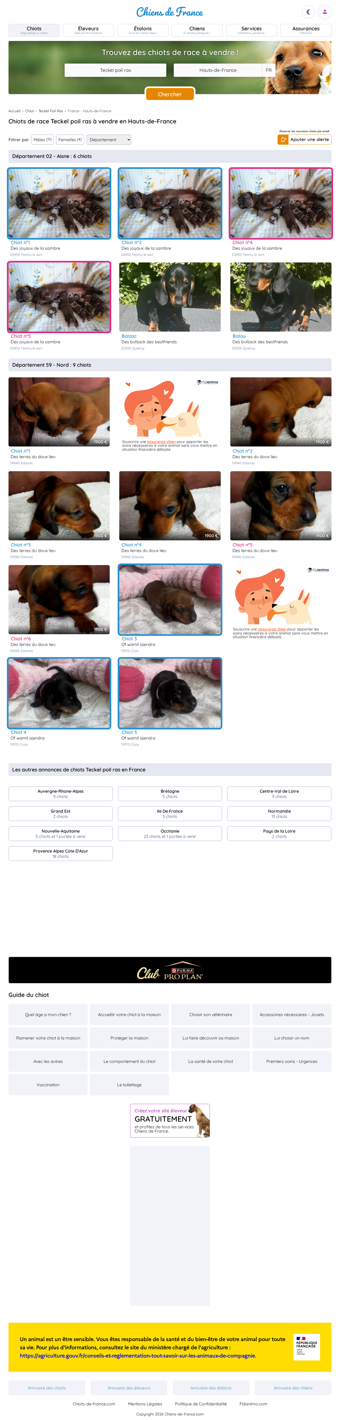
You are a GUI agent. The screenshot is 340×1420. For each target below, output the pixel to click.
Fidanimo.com (253, 1403)
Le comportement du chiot (129, 1061)
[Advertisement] (170, 911)
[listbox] (268, 70)
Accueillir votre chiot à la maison (129, 1014)
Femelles (70, 139)
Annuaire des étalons (211, 1387)
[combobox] (115, 70)
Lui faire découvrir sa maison (210, 1038)
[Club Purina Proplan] (170, 970)
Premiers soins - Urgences (291, 1061)
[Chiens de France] (170, 12)
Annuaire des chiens (293, 1387)
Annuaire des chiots (47, 1387)
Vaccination (48, 1084)
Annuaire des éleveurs (129, 1387)
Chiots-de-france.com (94, 1403)
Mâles (42, 139)
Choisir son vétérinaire (210, 1014)
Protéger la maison (129, 1038)
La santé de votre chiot (210, 1061)
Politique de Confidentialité (201, 1403)
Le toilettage (129, 1084)
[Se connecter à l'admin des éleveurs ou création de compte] (325, 12)
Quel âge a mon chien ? (48, 1014)
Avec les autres (48, 1061)
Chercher (170, 94)
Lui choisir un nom (291, 1038)
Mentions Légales (145, 1403)
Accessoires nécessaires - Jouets (292, 1014)
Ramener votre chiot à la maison (48, 1038)
